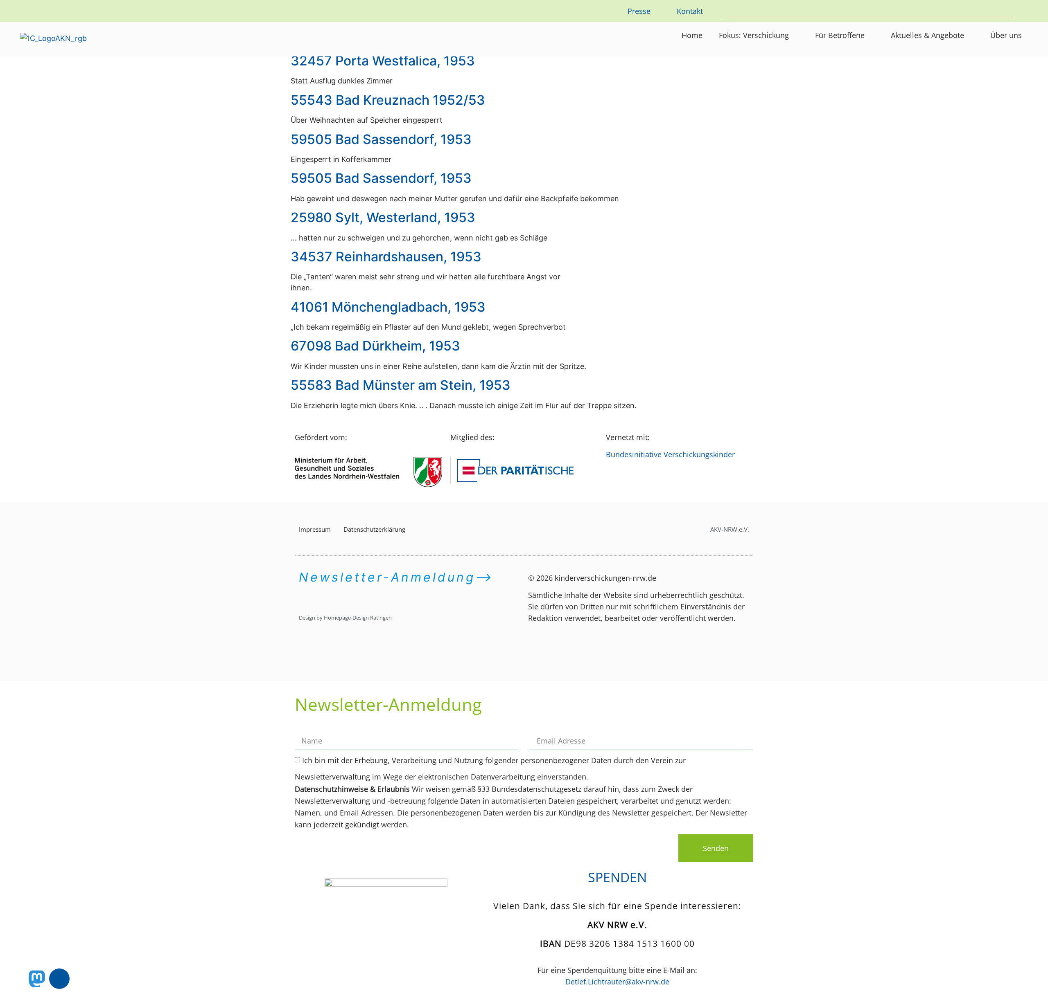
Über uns (1006, 35)
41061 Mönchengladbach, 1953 (388, 307)
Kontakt (690, 11)
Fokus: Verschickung (754, 35)
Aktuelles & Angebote (927, 35)
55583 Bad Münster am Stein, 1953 (400, 385)
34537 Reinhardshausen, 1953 (386, 257)
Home (692, 35)
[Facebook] (59, 978)
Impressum (315, 529)
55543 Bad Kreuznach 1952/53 (388, 100)
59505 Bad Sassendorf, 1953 (381, 139)
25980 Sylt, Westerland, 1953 (383, 217)
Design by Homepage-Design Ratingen (345, 617)
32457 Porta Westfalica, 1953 (383, 61)
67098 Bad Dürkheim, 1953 (375, 346)
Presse (639, 11)
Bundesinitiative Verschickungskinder (670, 454)
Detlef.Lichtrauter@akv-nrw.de (617, 981)
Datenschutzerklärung (374, 529)
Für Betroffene (840, 35)
